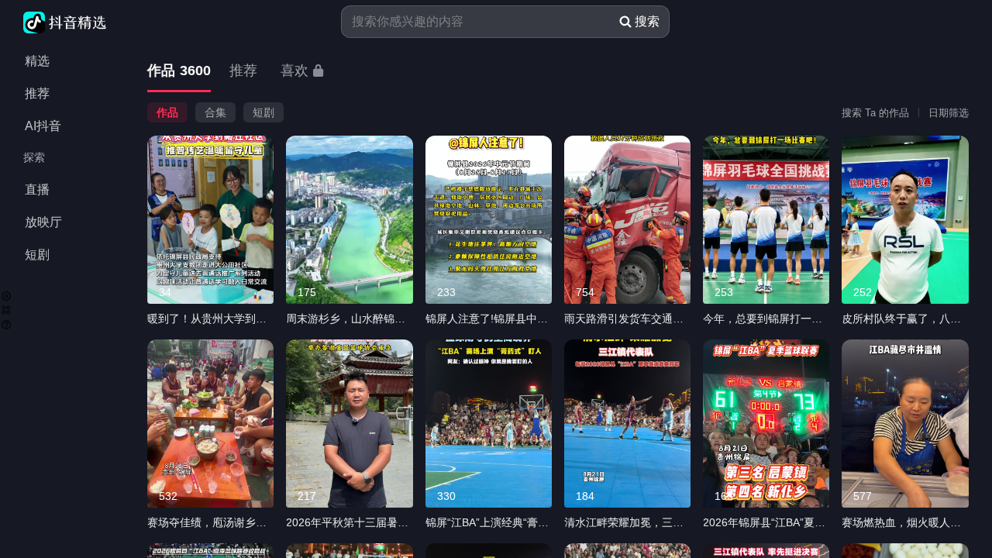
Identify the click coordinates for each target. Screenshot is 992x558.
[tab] (179, 71)
